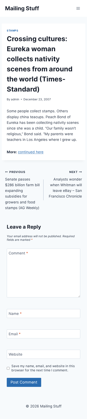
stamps (12, 30)
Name (15, 314)
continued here (31, 152)
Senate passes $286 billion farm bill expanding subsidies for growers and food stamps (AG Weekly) (22, 190)
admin (15, 99)
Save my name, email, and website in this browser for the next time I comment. (43, 368)
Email (15, 334)
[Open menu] (78, 8)
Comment (18, 253)
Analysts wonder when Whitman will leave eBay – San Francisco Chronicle (65, 184)
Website (15, 354)
